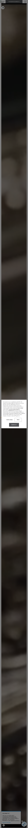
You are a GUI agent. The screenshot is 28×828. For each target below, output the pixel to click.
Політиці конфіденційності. (14, 409)
